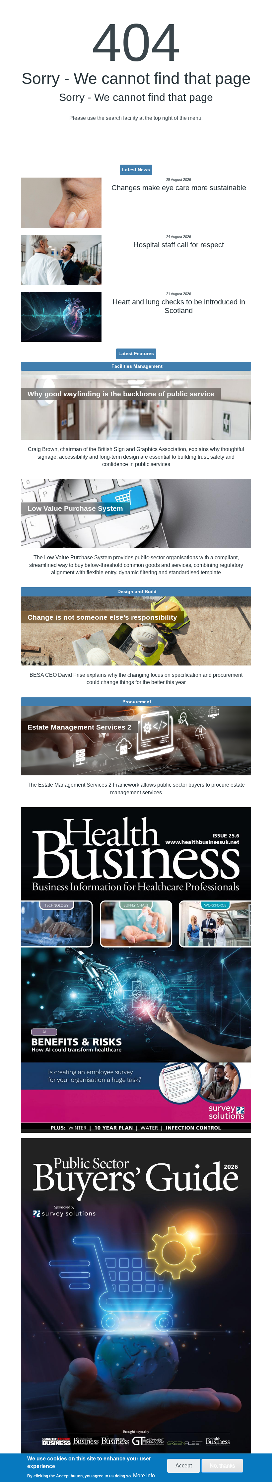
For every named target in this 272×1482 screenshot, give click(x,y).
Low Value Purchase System (75, 508)
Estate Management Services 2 (79, 727)
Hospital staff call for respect (178, 245)
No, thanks (222, 1465)
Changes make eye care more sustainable (178, 188)
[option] (136, 969)
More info (144, 1475)
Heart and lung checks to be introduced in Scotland (178, 306)
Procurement (136, 701)
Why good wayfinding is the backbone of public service (121, 394)
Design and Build (137, 591)
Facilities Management (137, 366)
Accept (183, 1465)
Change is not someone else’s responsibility (102, 617)
